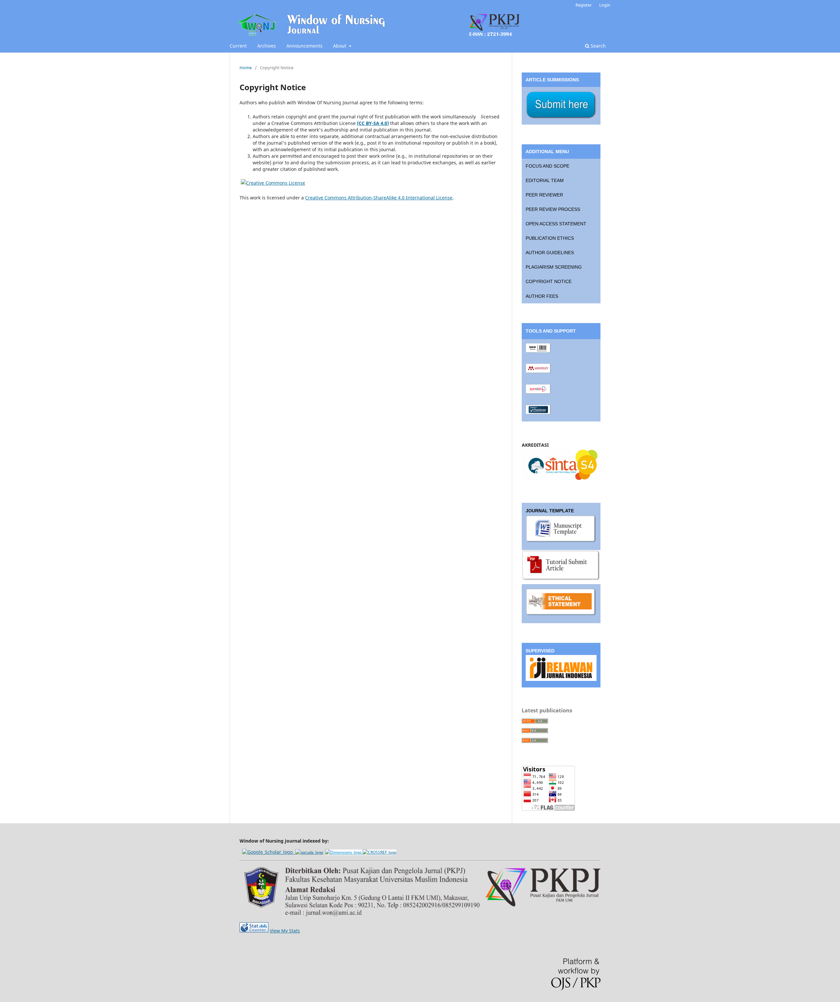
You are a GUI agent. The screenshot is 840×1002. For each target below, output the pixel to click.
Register (584, 5)
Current (238, 46)
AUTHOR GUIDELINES (550, 252)
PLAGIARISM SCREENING (554, 267)
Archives (266, 46)
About (340, 46)
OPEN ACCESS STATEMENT (556, 223)
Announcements (304, 46)
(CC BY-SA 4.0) (373, 123)
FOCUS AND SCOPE (547, 166)
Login (604, 5)
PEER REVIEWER (544, 194)
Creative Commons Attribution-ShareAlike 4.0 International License (378, 197)
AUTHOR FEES (542, 296)
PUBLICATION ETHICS (550, 238)
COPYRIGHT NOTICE (549, 281)
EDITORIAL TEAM (545, 180)
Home (246, 68)
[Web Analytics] (254, 931)
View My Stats (285, 931)
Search (597, 46)
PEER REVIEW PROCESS (553, 209)
